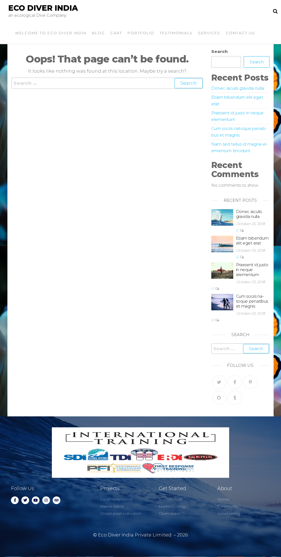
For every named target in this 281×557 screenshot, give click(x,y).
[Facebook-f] (15, 500)
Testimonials (176, 33)
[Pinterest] (250, 382)
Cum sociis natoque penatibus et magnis (252, 301)
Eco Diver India (43, 8)
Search (219, 51)
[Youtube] (36, 500)
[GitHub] (219, 398)
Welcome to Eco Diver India (50, 33)
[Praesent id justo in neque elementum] (222, 270)
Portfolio (141, 33)
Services (209, 33)
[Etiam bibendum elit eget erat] (222, 243)
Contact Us (240, 33)
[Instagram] (46, 500)
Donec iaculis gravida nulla (237, 88)
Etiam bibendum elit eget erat (252, 240)
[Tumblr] (235, 398)
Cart (116, 33)
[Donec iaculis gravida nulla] (222, 217)
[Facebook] (235, 382)
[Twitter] (219, 382)
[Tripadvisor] (56, 500)
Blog (98, 33)
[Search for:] (107, 83)
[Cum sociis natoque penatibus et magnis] (222, 301)
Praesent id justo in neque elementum (252, 269)
